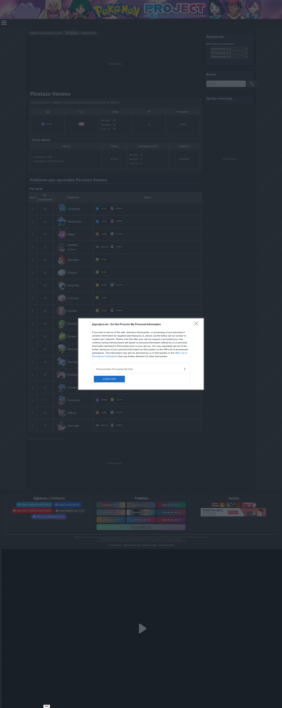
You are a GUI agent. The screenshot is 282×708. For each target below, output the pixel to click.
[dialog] (141, 354)
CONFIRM (109, 379)
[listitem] (141, 369)
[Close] (197, 324)
